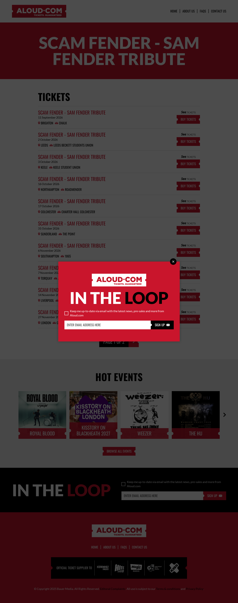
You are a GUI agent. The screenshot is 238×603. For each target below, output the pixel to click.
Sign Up (162, 325)
